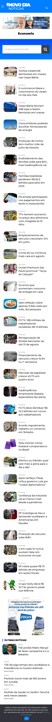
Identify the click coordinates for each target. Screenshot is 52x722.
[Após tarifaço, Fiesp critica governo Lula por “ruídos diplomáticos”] (10, 479)
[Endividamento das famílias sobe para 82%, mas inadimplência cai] (10, 160)
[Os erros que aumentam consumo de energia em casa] (10, 286)
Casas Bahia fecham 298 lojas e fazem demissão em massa (31, 109)
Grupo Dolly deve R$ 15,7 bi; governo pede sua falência (32, 587)
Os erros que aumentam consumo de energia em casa (32, 288)
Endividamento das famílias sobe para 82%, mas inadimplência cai (33, 162)
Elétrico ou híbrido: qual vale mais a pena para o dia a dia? (33, 464)
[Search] (45, 49)
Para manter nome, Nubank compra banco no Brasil (33, 446)
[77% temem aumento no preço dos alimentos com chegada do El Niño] (10, 216)
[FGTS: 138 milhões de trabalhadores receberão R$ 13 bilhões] (10, 321)
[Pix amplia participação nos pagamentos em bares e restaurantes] (10, 198)
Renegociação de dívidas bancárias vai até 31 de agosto (31, 341)
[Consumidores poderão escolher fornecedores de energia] (10, 124)
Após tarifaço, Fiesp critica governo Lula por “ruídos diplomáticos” (33, 481)
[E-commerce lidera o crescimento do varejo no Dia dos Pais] (10, 89)
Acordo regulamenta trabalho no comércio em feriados (32, 429)
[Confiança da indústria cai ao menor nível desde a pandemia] (10, 497)
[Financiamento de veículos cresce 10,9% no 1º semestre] (10, 356)
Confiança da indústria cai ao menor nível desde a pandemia (33, 499)
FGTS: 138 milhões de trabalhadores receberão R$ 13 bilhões (33, 323)
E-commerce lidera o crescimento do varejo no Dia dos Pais (33, 91)
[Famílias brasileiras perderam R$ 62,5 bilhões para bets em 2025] (10, 177)
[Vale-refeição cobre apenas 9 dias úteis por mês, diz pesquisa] (10, 304)
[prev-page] (3, 702)
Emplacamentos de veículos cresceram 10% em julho (33, 238)
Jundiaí (6, 675)
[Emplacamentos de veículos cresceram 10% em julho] (10, 236)
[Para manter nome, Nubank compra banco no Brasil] (10, 444)
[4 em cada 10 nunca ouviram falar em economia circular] (10, 550)
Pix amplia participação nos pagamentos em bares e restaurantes (33, 200)
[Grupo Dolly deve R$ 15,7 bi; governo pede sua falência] (10, 585)
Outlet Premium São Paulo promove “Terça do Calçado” (32, 271)
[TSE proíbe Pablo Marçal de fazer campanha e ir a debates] (9, 649)
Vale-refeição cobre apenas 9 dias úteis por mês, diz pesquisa (33, 306)
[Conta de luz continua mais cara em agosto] (10, 254)
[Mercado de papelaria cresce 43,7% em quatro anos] (10, 374)
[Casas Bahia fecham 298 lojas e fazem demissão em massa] (10, 107)
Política (20, 644)
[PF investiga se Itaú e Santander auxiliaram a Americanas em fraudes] (10, 514)
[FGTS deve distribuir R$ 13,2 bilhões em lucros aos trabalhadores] (10, 409)
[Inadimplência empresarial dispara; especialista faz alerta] (10, 391)
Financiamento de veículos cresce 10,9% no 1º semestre (32, 358)
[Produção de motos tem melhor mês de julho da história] (10, 142)
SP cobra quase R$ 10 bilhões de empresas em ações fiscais (32, 570)
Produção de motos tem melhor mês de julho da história (31, 144)
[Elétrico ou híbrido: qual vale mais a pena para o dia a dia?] (10, 462)
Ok (27, 718)
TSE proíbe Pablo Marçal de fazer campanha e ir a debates (33, 651)
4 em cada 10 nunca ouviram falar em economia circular (31, 552)
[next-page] (7, 702)
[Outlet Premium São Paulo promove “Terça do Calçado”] (10, 269)
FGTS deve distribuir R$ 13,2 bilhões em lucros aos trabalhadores (33, 411)
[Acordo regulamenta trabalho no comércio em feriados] (10, 427)
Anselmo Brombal (9, 671)
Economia (22, 67)
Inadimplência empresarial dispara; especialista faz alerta (32, 394)
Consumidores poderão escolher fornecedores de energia (33, 127)
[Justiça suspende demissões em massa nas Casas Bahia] (10, 72)
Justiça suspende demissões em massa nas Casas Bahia (32, 74)
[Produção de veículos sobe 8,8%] (10, 535)
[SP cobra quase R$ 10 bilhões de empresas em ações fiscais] (10, 567)
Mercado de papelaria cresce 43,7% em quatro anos (32, 376)
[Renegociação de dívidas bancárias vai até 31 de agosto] (10, 339)
